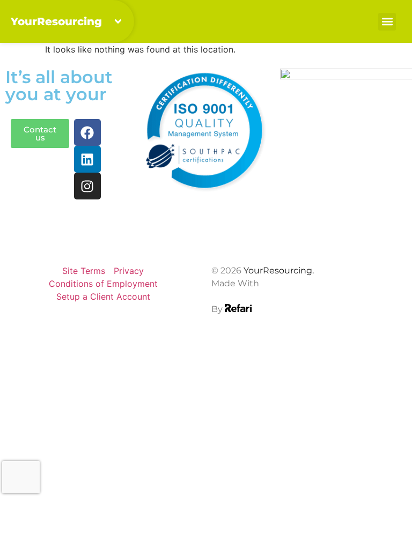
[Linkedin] (87, 159)
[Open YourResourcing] (118, 21)
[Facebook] (87, 132)
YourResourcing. (279, 270)
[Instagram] (87, 186)
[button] (387, 22)
